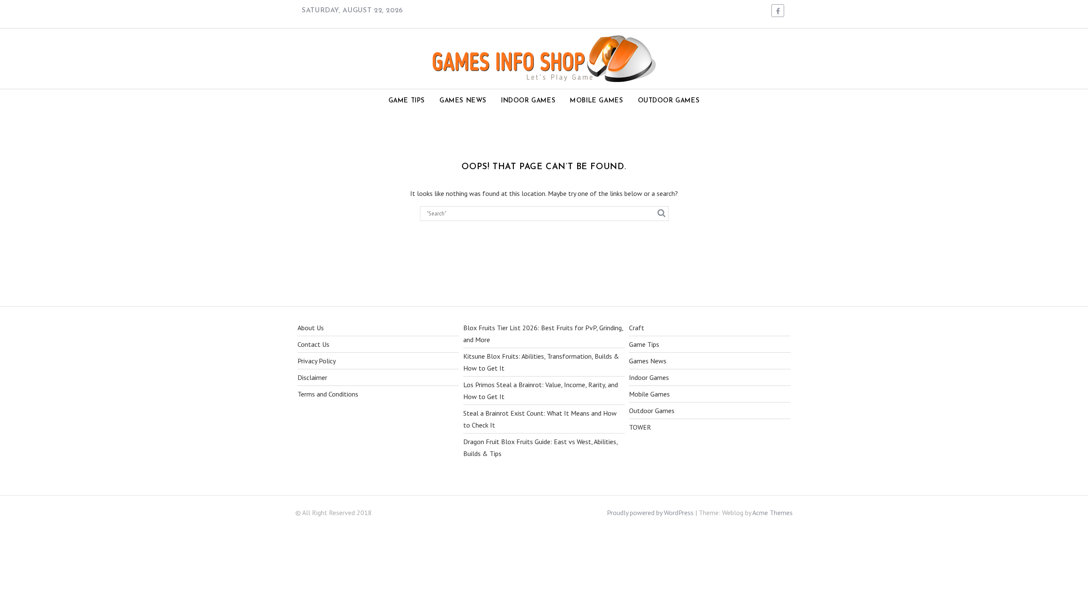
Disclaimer (312, 377)
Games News (463, 101)
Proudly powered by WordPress (650, 512)
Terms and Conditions (328, 394)
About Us (311, 327)
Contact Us (313, 344)
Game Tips (406, 101)
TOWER (640, 427)
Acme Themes (772, 512)
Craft (636, 327)
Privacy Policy (317, 361)
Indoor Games (528, 101)
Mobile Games (596, 101)
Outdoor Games (669, 101)
